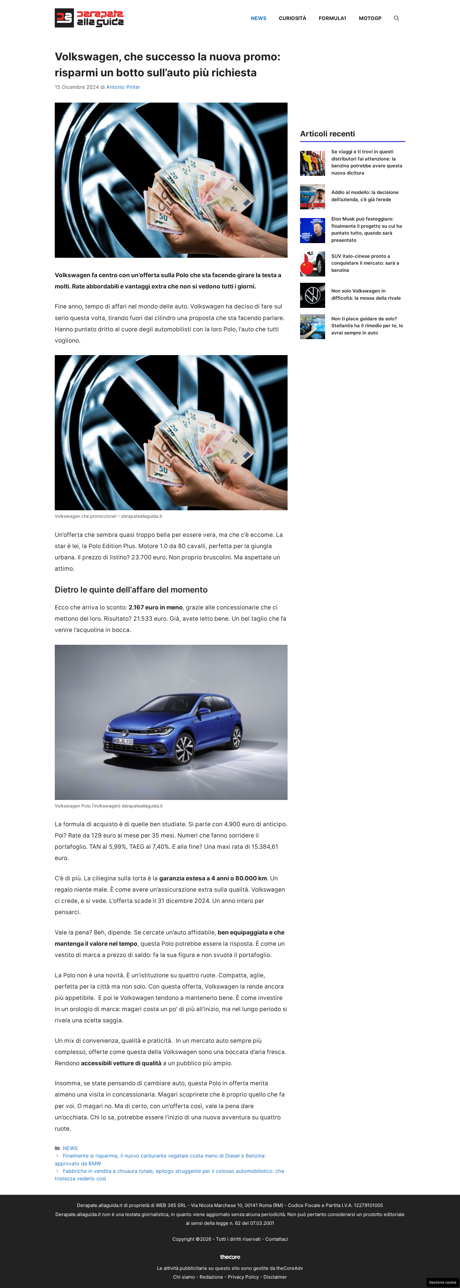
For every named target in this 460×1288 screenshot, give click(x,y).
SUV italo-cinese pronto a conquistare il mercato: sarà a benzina (365, 263)
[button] (396, 18)
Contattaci (276, 1239)
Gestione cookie (443, 1282)
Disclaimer (275, 1277)
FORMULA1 (332, 18)
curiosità (292, 18)
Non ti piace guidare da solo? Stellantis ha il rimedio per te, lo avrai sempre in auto (367, 326)
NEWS (258, 18)
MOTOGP (370, 18)
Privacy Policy (243, 1277)
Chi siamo (184, 1277)
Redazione (211, 1277)
